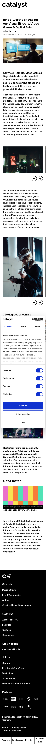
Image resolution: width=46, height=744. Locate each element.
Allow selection (23, 414)
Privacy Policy (19, 728)
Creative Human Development (17, 605)
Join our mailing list (11, 649)
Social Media (8, 679)
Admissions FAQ (10, 620)
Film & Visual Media (11, 595)
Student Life (40, 740)
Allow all (23, 406)
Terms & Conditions (11, 731)
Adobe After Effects (28, 451)
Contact (6, 663)
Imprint (5, 728)
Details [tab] (23, 326)
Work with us (8, 673)
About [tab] (38, 326)
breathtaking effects (14, 116)
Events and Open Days (13, 668)
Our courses (8, 635)
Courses (6, 740)
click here (12, 510)
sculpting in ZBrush (13, 454)
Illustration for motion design (18, 448)
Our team (6, 630)
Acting (5, 600)
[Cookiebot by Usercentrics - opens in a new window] (32, 319)
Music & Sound (9, 590)
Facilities (6, 625)
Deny (23, 422)
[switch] (39, 378)
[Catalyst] (14, 5)
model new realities (21, 113)
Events (28, 740)
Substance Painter (12, 537)
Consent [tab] (8, 326)
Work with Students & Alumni (16, 684)
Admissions (17, 740)
